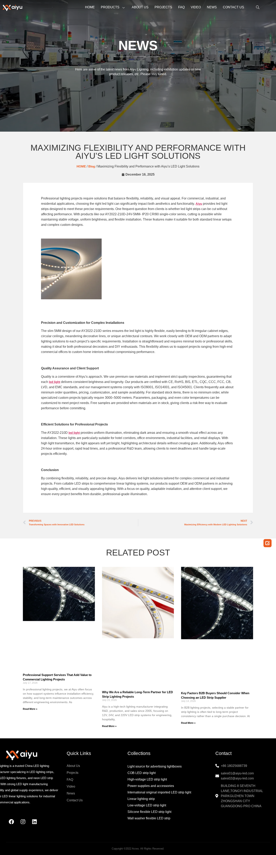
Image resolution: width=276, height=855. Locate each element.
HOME (90, 7)
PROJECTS (163, 7)
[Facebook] (11, 821)
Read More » (30, 709)
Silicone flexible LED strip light (149, 811)
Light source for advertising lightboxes (154, 766)
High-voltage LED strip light (147, 779)
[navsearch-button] (255, 8)
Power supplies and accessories (150, 786)
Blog (91, 166)
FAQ (181, 7)
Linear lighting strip (141, 799)
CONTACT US (233, 7)
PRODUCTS (110, 7)
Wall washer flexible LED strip (148, 818)
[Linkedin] (34, 821)
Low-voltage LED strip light (146, 805)
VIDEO (196, 7)
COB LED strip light (141, 773)
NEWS (212, 7)
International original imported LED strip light (159, 792)
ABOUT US (140, 7)
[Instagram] (23, 821)
